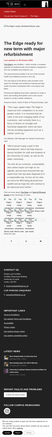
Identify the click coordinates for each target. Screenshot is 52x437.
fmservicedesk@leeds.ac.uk (17, 286)
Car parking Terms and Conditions (17, 319)
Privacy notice (9, 327)
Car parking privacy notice (14, 331)
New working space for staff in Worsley (24, 363)
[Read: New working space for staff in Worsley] (6, 364)
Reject (18, 433)
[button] (23, 5)
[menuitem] (6, 4)
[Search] (6, 4)
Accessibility (9, 323)
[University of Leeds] (45, 4)
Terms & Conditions (11, 315)
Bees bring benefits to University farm (23, 356)
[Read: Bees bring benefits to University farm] (6, 357)
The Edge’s (8, 64)
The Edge (25, 192)
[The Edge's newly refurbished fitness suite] (23, 32)
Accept (7, 433)
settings (20, 428)
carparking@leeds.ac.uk (15, 295)
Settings (29, 433)
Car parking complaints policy (15, 336)
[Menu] (14, 4)
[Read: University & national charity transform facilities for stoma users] (6, 371)
